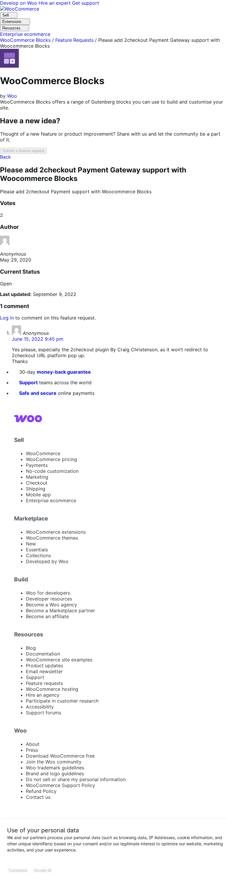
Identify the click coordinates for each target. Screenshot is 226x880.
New (31, 544)
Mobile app (38, 495)
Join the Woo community (54, 762)
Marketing (37, 477)
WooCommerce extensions (56, 532)
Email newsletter (44, 671)
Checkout (36, 483)
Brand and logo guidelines (55, 773)
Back (5, 157)
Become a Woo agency (51, 605)
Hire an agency (42, 695)
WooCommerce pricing (51, 459)
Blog (31, 648)
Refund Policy (41, 791)
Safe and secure (37, 393)
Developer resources (49, 599)
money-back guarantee (64, 372)
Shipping (35, 489)
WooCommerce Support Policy (60, 785)
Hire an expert (55, 3)
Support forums (43, 713)
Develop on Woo (19, 3)
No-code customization (52, 471)
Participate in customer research (62, 701)
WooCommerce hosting (52, 689)
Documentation (43, 654)
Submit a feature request (23, 151)
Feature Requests (74, 40)
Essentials (37, 550)
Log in (7, 318)
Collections (38, 555)
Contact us (38, 797)
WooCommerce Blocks (25, 40)
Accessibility (40, 707)
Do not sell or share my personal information (76, 779)
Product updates (44, 665)
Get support (85, 3)
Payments (37, 465)
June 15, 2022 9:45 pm (37, 339)
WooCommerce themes (52, 538)
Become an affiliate (47, 616)
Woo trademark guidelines (55, 768)
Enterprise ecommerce (51, 500)
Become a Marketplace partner (60, 610)
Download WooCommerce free (60, 756)
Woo (12, 96)
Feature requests (44, 683)
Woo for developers (48, 593)
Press (32, 750)
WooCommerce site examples (59, 660)
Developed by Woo (47, 561)
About (32, 744)
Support (28, 382)
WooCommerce (43, 453)
